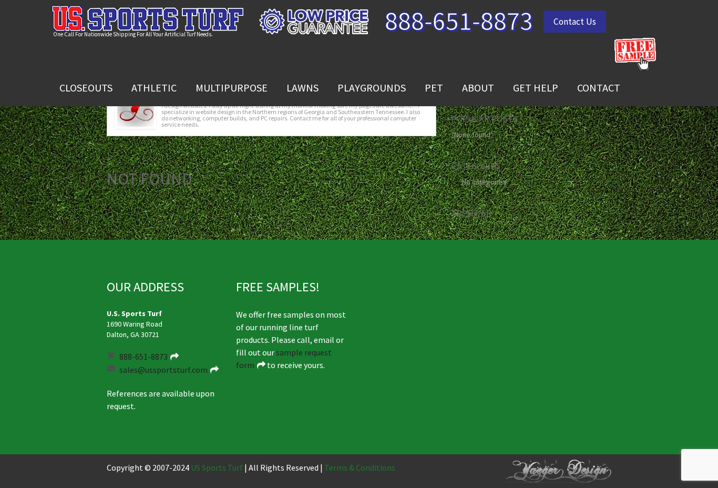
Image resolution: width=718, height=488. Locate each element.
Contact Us (574, 21)
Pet (434, 87)
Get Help (535, 87)
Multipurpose (232, 87)
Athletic (154, 87)
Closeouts (85, 87)
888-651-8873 (459, 20)
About (478, 87)
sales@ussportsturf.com (163, 369)
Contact (598, 87)
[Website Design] (558, 470)
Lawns (302, 87)
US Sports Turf (217, 467)
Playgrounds (371, 87)
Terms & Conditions (359, 467)
